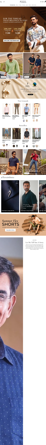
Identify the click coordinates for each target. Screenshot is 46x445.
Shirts (17, 5)
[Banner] (23, 29)
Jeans (27, 5)
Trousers (23, 5)
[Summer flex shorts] (23, 225)
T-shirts (20, 5)
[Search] (4, 1)
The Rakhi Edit (12, 5)
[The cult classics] (11, 66)
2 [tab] (21, 50)
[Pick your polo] (11, 162)
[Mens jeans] (34, 162)
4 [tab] (25, 50)
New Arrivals (34, 5)
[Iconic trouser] (34, 66)
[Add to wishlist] (9, 104)
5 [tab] (27, 50)
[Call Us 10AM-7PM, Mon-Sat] (1, 2)
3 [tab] (23, 50)
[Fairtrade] (23, 89)
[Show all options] (9, 145)
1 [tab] (19, 50)
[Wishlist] (43, 2)
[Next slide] (44, 29)
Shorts (30, 5)
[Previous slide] (1, 29)
